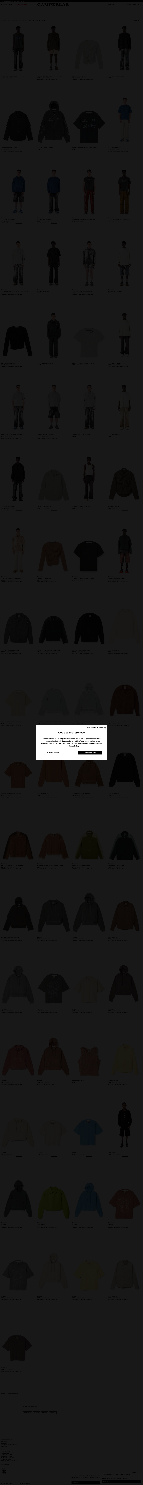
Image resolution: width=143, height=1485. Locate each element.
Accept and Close (89, 753)
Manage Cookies (53, 753)
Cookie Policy (74, 746)
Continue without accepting (96, 728)
